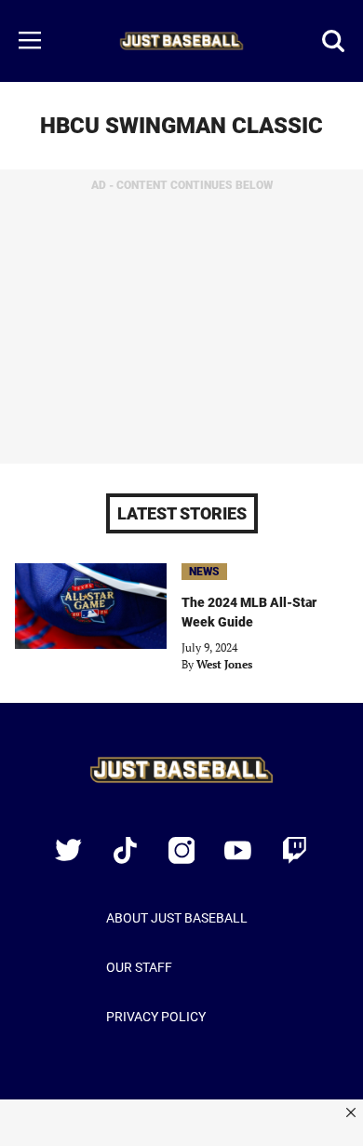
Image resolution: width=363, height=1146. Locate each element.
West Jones (224, 664)
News (204, 571)
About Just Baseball (177, 917)
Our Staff (139, 967)
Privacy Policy (156, 1016)
